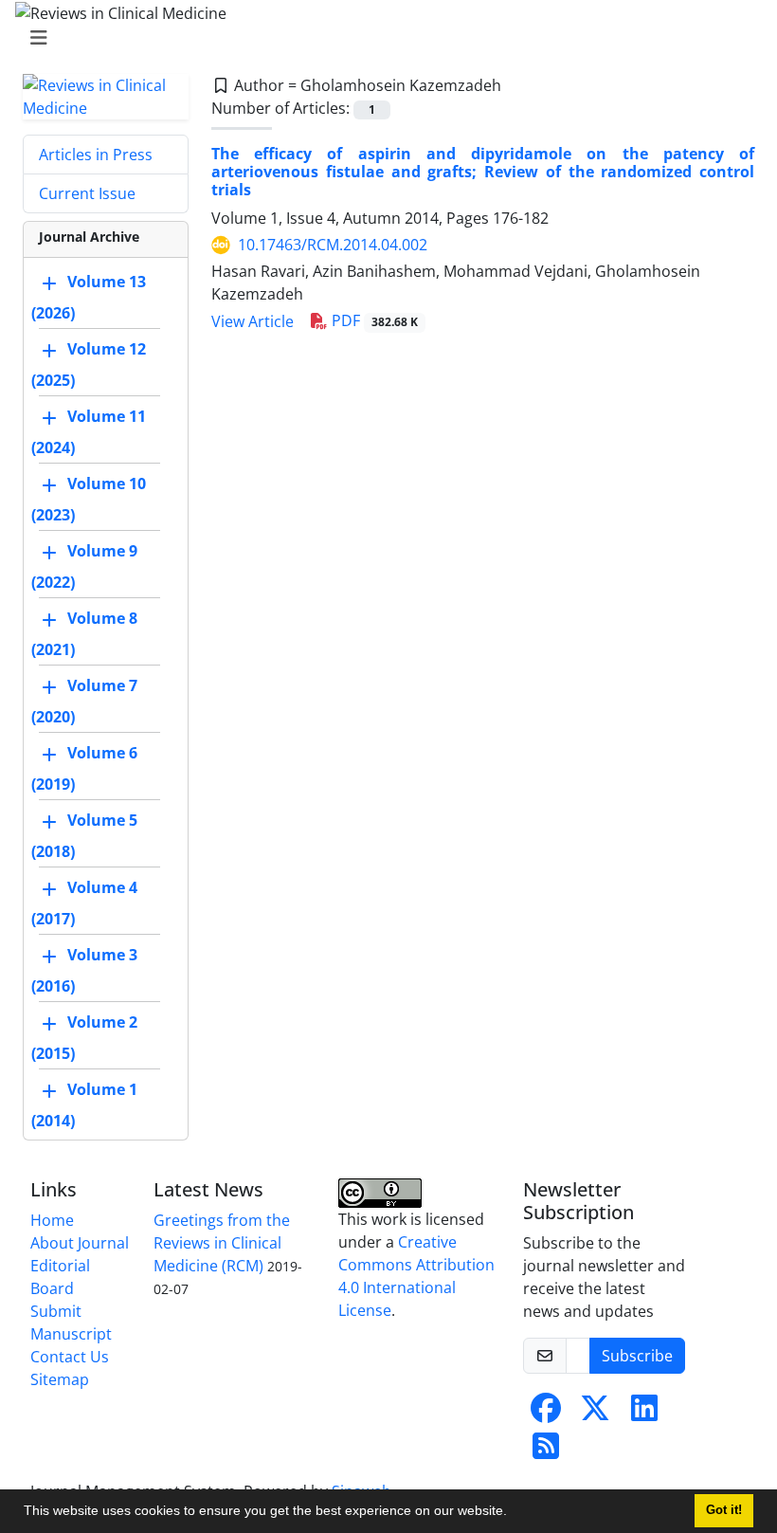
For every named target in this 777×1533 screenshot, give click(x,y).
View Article (252, 321)
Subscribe (637, 1355)
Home (52, 1220)
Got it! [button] (724, 1510)
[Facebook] (546, 1413)
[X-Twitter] (595, 1413)
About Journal (79, 1242)
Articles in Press (96, 154)
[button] (513, 1513)
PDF (373, 320)
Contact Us (69, 1356)
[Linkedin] (644, 1413)
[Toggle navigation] (382, 38)
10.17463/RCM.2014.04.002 (332, 244)
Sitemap (59, 1379)
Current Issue (87, 193)
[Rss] (546, 1451)
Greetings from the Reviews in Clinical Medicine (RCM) (222, 1243)
